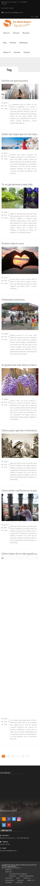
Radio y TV (7, 52)
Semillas (20, 880)
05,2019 (8, 153)
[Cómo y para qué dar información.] (20, 445)
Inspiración (7, 283)
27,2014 (9, 334)
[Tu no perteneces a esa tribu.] (20, 198)
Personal (17, 52)
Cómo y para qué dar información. (20, 430)
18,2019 (8, 212)
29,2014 (8, 525)
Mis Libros (26, 33)
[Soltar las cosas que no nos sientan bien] (20, 143)
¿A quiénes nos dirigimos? (18, 874)
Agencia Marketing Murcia (11, 868)
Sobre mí (6, 33)
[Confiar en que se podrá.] (20, 91)
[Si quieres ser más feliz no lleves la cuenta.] (20, 382)
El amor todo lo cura (13, 243)
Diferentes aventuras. (13, 299)
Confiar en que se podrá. (15, 80)
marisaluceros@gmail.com (8, 850)
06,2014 (8, 461)
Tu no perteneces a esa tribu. (17, 184)
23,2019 (8, 103)
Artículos (13, 43)
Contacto (27, 52)
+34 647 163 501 (8, 8)
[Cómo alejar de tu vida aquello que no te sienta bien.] (20, 636)
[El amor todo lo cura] (20, 260)
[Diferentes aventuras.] (20, 316)
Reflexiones (23, 43)
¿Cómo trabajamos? (26, 876)
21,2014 (8, 718)
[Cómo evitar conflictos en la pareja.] (20, 507)
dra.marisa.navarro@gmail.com (13, 12)
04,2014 (9, 277)
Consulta (12, 876)
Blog (4, 43)
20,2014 (9, 399)
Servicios (16, 33)
